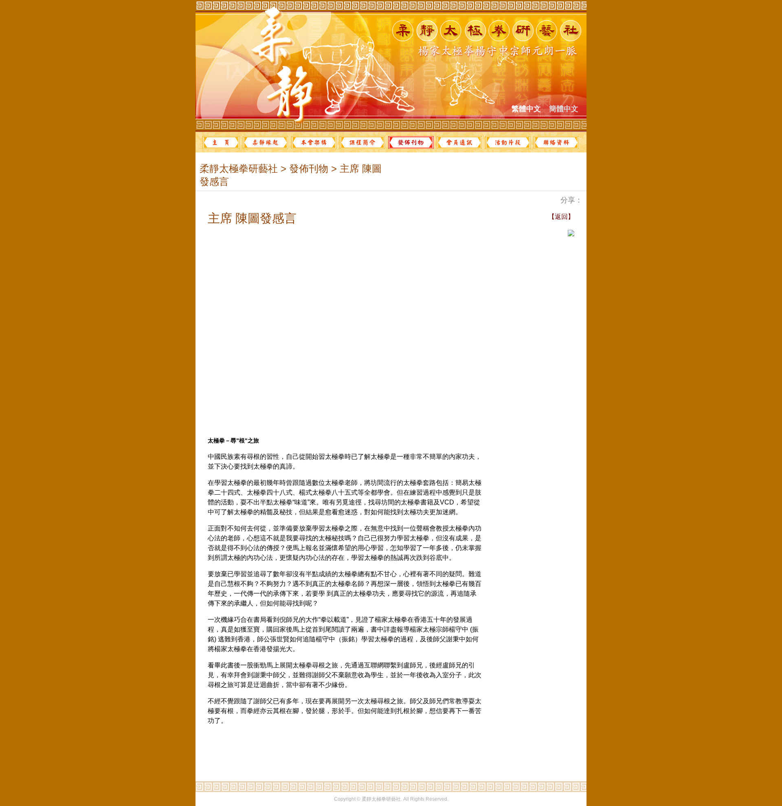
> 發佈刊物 (303, 168)
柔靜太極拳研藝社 (239, 168)
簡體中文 (563, 109)
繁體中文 (526, 109)
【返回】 (561, 216)
